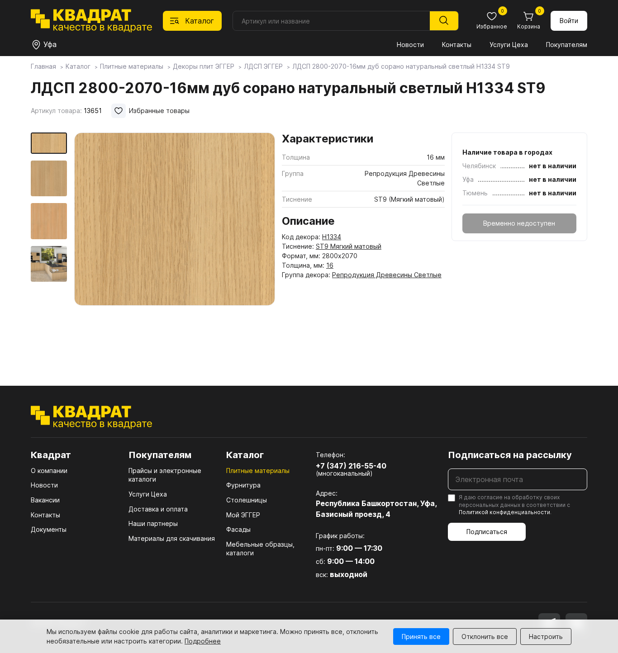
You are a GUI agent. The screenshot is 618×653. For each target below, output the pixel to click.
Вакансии (45, 500)
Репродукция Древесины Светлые (387, 275)
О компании (49, 470)
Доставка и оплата (158, 509)
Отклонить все (484, 636)
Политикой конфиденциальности (504, 512)
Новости (410, 44)
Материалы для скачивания (171, 538)
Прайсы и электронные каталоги (164, 475)
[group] (174, 246)
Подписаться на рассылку (510, 455)
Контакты (456, 44)
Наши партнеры (153, 523)
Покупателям (566, 44)
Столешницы (246, 500)
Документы (49, 529)
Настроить (546, 636)
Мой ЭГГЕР (243, 515)
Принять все (421, 636)
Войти (569, 20)
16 (329, 265)
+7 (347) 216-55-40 (351, 466)
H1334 (331, 237)
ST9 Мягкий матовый (348, 246)
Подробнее (203, 641)
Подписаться (486, 531)
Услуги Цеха (509, 44)
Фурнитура (243, 485)
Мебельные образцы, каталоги (260, 548)
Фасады (238, 529)
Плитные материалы (258, 470)
